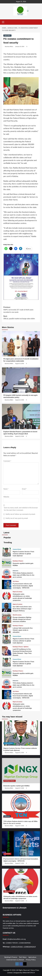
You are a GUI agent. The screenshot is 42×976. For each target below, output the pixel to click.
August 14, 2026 (19, 363)
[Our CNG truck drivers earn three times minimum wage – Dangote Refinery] (6, 611)
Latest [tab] (6, 533)
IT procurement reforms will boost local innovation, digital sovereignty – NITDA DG (23, 586)
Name (5, 489)
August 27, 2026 (19, 788)
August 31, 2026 (19, 752)
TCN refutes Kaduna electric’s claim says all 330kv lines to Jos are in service (23, 575)
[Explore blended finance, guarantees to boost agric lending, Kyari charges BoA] (21, 416)
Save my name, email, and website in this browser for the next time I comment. (21, 509)
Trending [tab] (7, 542)
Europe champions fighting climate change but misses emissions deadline (22, 619)
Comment (7, 461)
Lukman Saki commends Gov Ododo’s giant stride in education (23, 630)
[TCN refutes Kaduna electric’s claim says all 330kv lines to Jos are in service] (6, 578)
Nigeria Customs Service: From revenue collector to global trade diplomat (23, 554)
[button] (4, 21)
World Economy (17, 615)
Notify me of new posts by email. (17, 518)
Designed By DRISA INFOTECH (24, 972)
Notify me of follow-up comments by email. (20, 514)
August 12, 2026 (19, 436)
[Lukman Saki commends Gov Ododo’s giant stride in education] (6, 633)
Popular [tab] (7, 537)
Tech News (16, 581)
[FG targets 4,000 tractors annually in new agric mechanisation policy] (21, 380)
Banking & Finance (18, 561)
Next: (19, 317)
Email (24, 489)
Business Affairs (9, 46)
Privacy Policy (31, 960)
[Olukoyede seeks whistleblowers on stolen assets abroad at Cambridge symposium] (6, 600)
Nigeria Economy (17, 591)
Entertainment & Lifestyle (15, 960)
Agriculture (7, 35)
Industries (15, 570)
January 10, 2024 (19, 46)
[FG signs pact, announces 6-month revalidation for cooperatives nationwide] (21, 343)
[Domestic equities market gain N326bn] (6, 567)
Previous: (18, 309)
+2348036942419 (29, 947)
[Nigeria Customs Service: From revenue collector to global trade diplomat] (6, 556)
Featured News (17, 549)
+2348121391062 (16, 947)
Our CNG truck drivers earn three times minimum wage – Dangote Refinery (22, 609)
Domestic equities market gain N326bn (16, 786)
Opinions (26, 646)
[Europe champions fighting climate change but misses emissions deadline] (6, 622)
